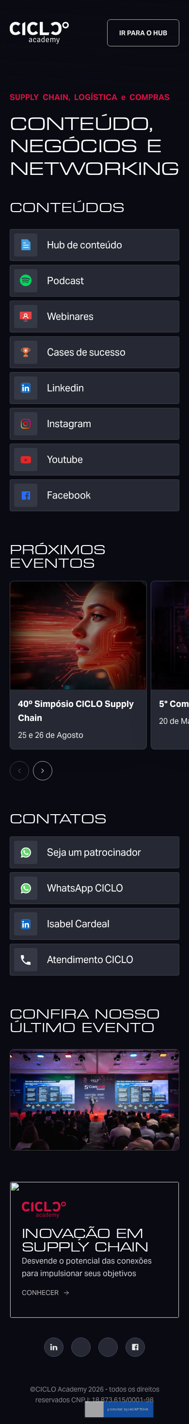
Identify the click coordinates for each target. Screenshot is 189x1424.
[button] (42, 770)
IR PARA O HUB (143, 33)
